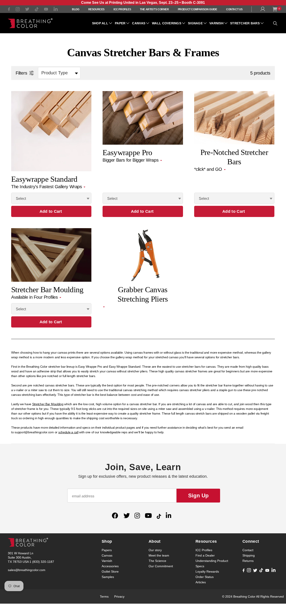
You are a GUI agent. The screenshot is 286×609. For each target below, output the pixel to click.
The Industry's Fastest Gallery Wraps (47, 186)
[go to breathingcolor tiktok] (36, 10)
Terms (104, 596)
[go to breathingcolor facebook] (9, 10)
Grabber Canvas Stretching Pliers (143, 289)
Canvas (138, 23)
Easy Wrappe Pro (90, 366)
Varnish (216, 23)
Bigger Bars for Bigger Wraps (131, 160)
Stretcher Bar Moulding (47, 289)
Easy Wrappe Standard (125, 366)
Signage (195, 23)
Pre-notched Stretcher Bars (234, 152)
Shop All (100, 23)
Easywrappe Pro (127, 152)
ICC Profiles (122, 9)
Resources (96, 9)
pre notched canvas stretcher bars (51, 385)
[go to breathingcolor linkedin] (56, 10)
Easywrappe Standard (44, 179)
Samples (108, 577)
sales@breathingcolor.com (26, 570)
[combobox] (51, 198)
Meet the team (159, 555)
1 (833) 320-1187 (41, 561)
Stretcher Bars (245, 23)
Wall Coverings (166, 23)
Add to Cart (51, 211)
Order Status (205, 577)
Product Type (54, 72)
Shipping (248, 555)
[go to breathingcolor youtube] (46, 10)
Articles (201, 582)
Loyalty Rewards (207, 571)
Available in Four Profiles (35, 297)
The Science (157, 561)
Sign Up (198, 495)
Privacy (119, 596)
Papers (107, 550)
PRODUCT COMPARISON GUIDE (197, 9)
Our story (155, 550)
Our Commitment (161, 566)
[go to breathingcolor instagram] (18, 10)
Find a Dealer (205, 555)
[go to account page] (264, 10)
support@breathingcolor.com (34, 432)
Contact (247, 550)
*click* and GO (208, 169)
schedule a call (68, 432)
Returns (248, 561)
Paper (120, 23)
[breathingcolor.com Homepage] (30, 23)
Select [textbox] (21, 198)
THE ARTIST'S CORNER (154, 9)
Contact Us (234, 9)
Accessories (110, 566)
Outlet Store (110, 571)
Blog (75, 9)
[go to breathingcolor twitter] (27, 10)
